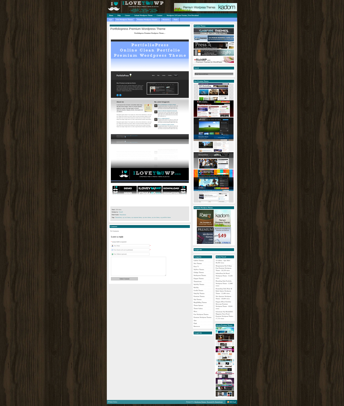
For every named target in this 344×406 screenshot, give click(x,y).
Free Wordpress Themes (124, 20)
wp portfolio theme (165, 217)
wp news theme (147, 217)
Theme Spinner (198, 305)
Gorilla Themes (198, 290)
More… (196, 311)
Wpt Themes (197, 299)
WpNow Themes (199, 269)
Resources (166, 20)
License (127, 15)
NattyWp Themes (199, 293)
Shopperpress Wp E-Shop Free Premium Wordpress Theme (224, 268)
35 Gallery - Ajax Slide (223, 260)
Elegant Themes (199, 278)
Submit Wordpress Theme (143, 15)
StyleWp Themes (199, 284)
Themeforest (122, 214)
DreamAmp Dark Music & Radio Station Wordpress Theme (224, 291)
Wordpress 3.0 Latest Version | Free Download (183, 15)
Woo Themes (198, 263)
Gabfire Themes (199, 260)
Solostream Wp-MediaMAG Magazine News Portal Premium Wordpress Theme (224, 314)
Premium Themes (199, 296)
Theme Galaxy (198, 308)
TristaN (121, 212)
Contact (159, 15)
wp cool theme (126, 217)
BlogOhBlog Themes (200, 302)
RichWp (196, 287)
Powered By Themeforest (215, 402)
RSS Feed (233, 402)
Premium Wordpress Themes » (147, 20)
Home (111, 15)
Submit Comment (124, 279)
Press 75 (196, 266)
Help (119, 15)
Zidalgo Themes (199, 272)
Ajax (110, 20)
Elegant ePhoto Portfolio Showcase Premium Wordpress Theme (223, 304)
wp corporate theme (136, 217)
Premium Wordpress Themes (202, 317)
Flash (176, 20)
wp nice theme (156, 217)
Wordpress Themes (200, 402)
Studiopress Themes (200, 275)
